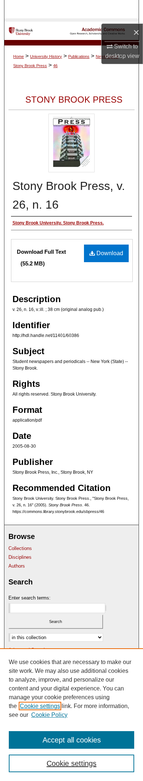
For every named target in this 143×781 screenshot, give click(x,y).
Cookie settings (40, 706)
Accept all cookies (72, 740)
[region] (71, 714)
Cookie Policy (49, 715)
